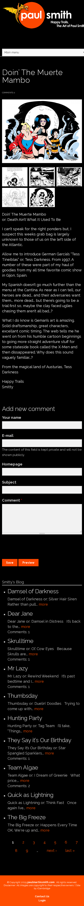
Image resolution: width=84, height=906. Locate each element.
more (43, 604)
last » (70, 850)
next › (52, 850)
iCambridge (43, 888)
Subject (9, 482)
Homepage (12, 464)
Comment (12, 500)
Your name (11, 417)
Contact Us (42, 896)
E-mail (7, 435)
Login (42, 900)
